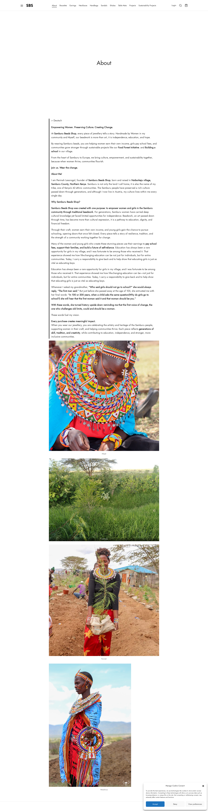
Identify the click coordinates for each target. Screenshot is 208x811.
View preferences (195, 804)
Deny (175, 804)
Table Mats (122, 5)
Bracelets (63, 5)
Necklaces (83, 5)
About (54, 5)
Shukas (112, 5)
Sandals (104, 5)
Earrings (73, 5)
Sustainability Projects (147, 5)
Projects (132, 5)
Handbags (94, 5)
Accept (155, 804)
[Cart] (186, 5)
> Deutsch (56, 120)
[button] (203, 786)
